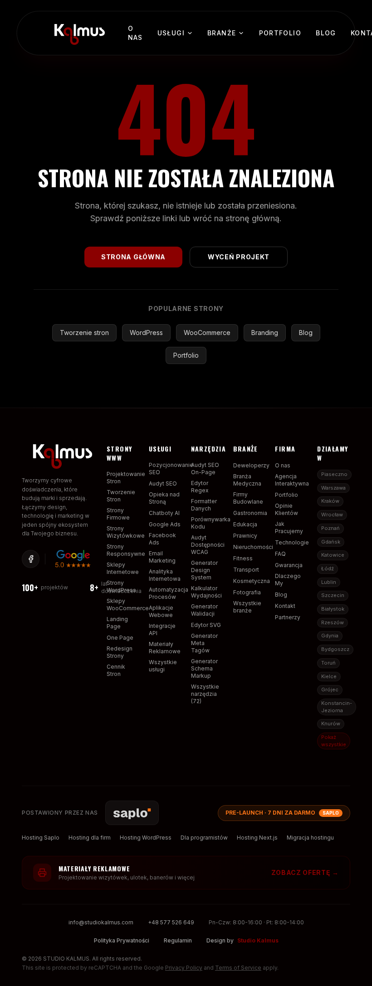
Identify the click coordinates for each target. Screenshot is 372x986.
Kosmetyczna (251, 581)
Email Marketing (162, 557)
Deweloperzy (251, 465)
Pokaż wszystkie (333, 741)
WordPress (146, 332)
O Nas (135, 32)
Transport (246, 569)
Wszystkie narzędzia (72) (205, 693)
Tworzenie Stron (121, 496)
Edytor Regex (200, 487)
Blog (326, 33)
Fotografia (247, 592)
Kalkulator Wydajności (206, 592)
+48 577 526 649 (171, 922)
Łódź (327, 568)
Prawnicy (245, 535)
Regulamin (178, 940)
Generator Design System (204, 570)
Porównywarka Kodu (210, 523)
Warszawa (333, 488)
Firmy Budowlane (248, 498)
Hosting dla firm (90, 837)
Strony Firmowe (118, 514)
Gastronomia (250, 513)
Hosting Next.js (257, 837)
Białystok (332, 609)
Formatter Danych (204, 505)
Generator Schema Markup (204, 668)
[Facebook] (30, 559)
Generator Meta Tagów (204, 643)
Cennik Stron (116, 670)
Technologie (292, 542)
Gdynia (329, 635)
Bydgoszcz (335, 649)
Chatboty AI (164, 513)
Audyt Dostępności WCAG (208, 544)
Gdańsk (330, 542)
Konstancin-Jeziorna (336, 707)
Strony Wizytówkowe (126, 532)
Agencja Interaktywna (292, 480)
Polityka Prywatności (121, 940)
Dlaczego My (288, 580)
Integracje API (162, 629)
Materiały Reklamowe (165, 648)
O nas (282, 465)
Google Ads (165, 524)
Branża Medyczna (247, 480)
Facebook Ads (162, 539)
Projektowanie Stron (126, 478)
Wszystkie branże (247, 607)
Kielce (329, 676)
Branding (264, 332)
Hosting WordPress (145, 837)
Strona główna (133, 257)
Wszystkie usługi (163, 666)
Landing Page (117, 623)
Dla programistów (204, 837)
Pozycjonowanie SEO (171, 468)
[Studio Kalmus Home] (78, 32)
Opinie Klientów (286, 509)
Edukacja (245, 524)
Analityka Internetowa (165, 575)
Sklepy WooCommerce (128, 604)
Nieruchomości (253, 547)
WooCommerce (207, 332)
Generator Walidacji (204, 610)
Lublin (328, 582)
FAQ (280, 553)
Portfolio (280, 33)
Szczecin (332, 595)
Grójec (329, 689)
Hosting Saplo (40, 837)
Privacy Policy (183, 967)
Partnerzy (287, 617)
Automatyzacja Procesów (168, 593)
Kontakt (285, 605)
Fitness (243, 558)
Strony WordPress (121, 586)
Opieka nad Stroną (164, 498)
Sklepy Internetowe (123, 568)
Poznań (330, 528)
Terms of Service (238, 967)
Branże (221, 33)
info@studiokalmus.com (101, 922)
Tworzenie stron (84, 332)
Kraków (330, 501)
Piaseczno (334, 474)
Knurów (330, 723)
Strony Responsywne (126, 550)
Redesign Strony (119, 652)
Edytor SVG (206, 625)
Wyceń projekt (238, 257)
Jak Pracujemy (289, 527)
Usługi (171, 33)
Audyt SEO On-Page (205, 468)
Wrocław (332, 514)
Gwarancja (289, 565)
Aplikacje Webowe (161, 611)
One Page (120, 637)
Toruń (328, 663)
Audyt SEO (163, 483)
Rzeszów (332, 622)
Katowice (332, 555)
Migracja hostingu (310, 837)
